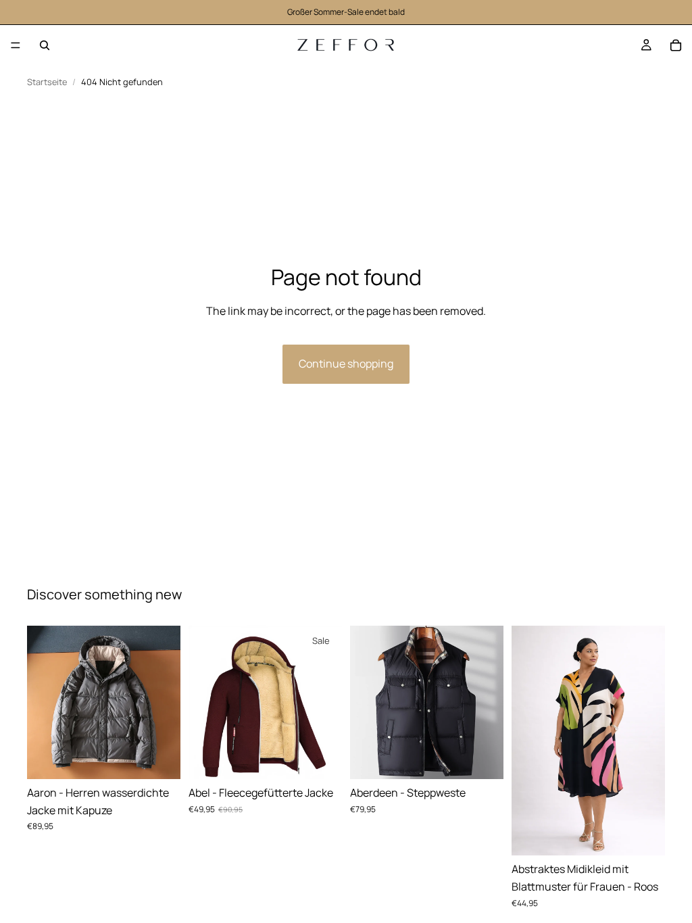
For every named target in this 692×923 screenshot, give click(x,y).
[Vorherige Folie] (42, 702)
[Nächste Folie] (165, 702)
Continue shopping (346, 363)
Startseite (47, 82)
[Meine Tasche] (676, 45)
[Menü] (15, 45)
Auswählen (171, 757)
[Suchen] (44, 45)
